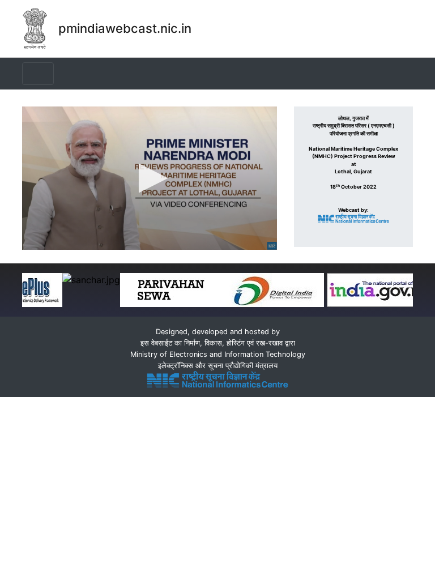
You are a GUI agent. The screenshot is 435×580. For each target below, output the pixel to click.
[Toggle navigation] (38, 73)
